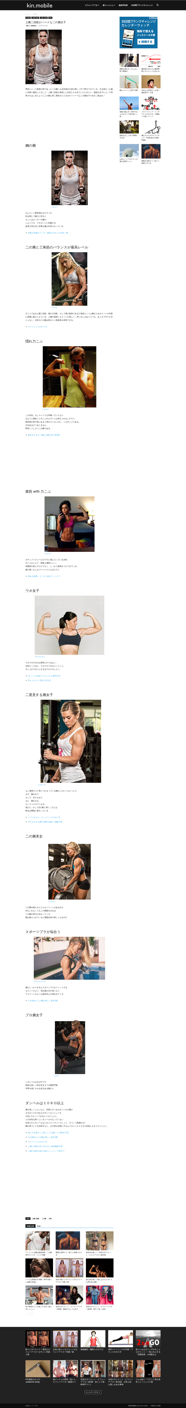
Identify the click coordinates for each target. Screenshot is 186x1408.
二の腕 (44, 1218)
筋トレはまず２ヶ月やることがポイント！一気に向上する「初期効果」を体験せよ (148, 1352)
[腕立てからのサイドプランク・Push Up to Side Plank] (151, 126)
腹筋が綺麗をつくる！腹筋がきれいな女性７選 (48, 233)
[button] (157, 5)
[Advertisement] (69, 118)
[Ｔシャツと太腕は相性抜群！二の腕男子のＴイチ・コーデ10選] (39, 1240)
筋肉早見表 (123, 5)
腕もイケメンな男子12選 (129, 90)
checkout (48, 553)
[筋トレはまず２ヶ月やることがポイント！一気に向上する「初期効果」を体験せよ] (148, 1338)
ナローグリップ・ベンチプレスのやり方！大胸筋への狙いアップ (150, 114)
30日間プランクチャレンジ (142, 5)
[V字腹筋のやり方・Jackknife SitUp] (37, 1368)
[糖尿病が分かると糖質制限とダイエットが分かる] (151, 60)
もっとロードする (92, 1392)
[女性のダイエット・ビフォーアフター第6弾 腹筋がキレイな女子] (69, 1295)
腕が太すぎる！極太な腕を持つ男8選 (44, 435)
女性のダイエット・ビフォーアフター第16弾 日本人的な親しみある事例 (120, 1382)
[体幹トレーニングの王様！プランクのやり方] (120, 1338)
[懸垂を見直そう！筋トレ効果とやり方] (69, 1240)
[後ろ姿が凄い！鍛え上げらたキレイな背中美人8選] (99, 1267)
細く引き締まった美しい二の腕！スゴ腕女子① (48, 1132)
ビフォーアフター (92, 5)
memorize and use (40, 981)
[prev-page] (27, 1314)
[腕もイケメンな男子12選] (129, 81)
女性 (50, 18)
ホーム (27, 14)
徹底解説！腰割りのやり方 (92, 1349)
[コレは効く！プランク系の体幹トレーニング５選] (148, 1368)
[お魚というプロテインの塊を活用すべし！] (129, 150)
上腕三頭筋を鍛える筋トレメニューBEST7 (46, 1151)
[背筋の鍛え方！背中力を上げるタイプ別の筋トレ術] (129, 103)
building (54, 307)
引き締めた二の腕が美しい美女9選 (43, 1000)
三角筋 (28, 18)
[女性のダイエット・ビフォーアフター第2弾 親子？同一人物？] (99, 1295)
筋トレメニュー (109, 5)
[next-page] (31, 1314)
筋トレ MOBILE (31, 26)
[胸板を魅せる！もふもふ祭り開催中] (129, 60)
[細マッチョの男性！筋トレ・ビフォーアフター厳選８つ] (65, 1368)
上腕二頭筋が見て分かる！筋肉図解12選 (45, 1146)
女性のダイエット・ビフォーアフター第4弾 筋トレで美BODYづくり (93, 1382)
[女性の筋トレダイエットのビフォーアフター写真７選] (69, 1267)
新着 (39, 1226)
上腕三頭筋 (35, 18)
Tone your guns (40, 656)
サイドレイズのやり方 (37, 326)
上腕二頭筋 (44, 18)
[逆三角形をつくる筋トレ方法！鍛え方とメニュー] (39, 1295)
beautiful (45, 409)
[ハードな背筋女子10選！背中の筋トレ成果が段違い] (39, 1267)
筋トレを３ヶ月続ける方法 (39, 680)
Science (56, 1076)
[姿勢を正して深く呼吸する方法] (129, 126)
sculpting (51, 901)
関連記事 (30, 1226)
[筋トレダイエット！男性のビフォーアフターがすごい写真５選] (37, 1338)
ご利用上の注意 (155, 1406)
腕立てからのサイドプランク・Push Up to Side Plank (150, 138)
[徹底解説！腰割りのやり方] (93, 1338)
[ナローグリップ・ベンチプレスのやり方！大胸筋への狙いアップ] (151, 103)
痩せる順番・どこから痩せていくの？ (44, 576)
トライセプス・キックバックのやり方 (44, 817)
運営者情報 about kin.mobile (138, 1406)
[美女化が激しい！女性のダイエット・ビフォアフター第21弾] (99, 1240)
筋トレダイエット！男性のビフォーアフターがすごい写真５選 (37, 1352)
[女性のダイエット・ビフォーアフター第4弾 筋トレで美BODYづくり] (93, 1368)
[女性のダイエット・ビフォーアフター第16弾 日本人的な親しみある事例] (120, 1368)
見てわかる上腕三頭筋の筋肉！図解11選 (45, 822)
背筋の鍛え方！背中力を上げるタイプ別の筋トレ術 (129, 114)
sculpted (54, 207)
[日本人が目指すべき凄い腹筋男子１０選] (151, 81)
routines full (42, 785)
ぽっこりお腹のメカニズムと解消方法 (44, 676)
